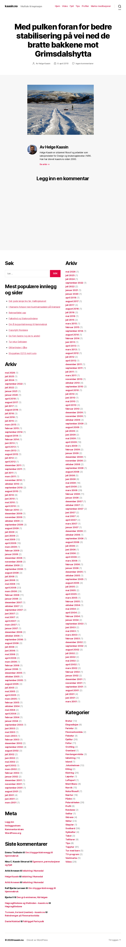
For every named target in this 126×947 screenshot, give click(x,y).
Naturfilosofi (72, 791)
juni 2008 (10, 580)
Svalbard (70, 828)
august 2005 (12, 684)
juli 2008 (9, 576)
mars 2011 (10, 476)
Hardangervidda (74, 754)
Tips (78, 6)
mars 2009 (11, 547)
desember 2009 (13, 513)
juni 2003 (10, 728)
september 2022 (14, 384)
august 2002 (12, 750)
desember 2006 (13, 632)
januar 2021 (11, 391)
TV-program (72, 854)
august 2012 (11, 454)
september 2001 (14, 787)
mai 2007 (10, 617)
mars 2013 (10, 450)
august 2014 (11, 435)
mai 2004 (10, 710)
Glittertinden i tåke (18, 347)
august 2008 (12, 573)
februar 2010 (12, 510)
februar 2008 (12, 595)
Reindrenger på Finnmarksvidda (22, 915)
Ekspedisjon (71, 724)
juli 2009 (9, 532)
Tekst (68, 835)
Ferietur (69, 728)
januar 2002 (11, 776)
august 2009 (12, 528)
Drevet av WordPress (37, 940)
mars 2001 (10, 802)
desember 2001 (13, 780)
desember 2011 (13, 465)
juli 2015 (9, 421)
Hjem (57, 6)
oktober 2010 (12, 484)
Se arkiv (44, 164)
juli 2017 (9, 406)
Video (65, 6)
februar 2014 (12, 439)
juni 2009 (10, 535)
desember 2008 (13, 558)
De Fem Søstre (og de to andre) (24, 336)
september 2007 (14, 610)
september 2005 (14, 680)
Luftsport (70, 780)
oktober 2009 (12, 521)
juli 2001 (9, 795)
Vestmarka (71, 858)
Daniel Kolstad (12, 921)
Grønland (70, 750)
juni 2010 (10, 498)
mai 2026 (10, 372)
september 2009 (14, 524)
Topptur (69, 847)
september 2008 (14, 569)
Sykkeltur (70, 832)
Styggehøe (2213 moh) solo (22, 353)
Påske (68, 798)
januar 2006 (11, 669)
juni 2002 (10, 758)
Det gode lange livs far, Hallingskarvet (27, 301)
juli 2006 (9, 647)
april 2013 (10, 447)
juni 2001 (10, 799)
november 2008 (13, 561)
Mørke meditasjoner (101, 6)
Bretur (68, 721)
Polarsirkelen (72, 802)
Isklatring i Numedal (33, 870)
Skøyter (69, 824)
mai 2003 (10, 732)
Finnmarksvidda (74, 732)
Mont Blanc (71, 784)
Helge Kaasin (44, 63)
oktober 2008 (12, 565)
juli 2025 (9, 376)
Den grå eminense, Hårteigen (32, 897)
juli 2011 (9, 472)
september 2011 (13, 469)
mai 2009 (10, 539)
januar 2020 (11, 395)
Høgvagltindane (13, 906)
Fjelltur (69, 739)
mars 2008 (11, 591)
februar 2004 (12, 717)
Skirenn (69, 817)
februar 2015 (12, 428)
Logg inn (9, 822)
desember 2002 (13, 743)
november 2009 (13, 517)
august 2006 (12, 643)
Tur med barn (72, 850)
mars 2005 (11, 698)
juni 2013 (10, 443)
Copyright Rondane (18, 330)
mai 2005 (10, 691)
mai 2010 (10, 502)
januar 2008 (11, 598)
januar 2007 (11, 628)
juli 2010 (9, 495)
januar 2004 (11, 721)
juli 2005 (9, 687)
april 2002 (10, 765)
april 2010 (10, 506)
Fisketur (69, 735)
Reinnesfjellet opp (17, 312)
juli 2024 (9, 380)
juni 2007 (10, 613)
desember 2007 (13, 602)
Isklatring (70, 758)
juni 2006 (10, 650)
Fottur (68, 743)
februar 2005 (12, 702)
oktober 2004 (12, 706)
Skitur (68, 821)
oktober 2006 (12, 636)
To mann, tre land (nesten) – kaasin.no (25, 912)
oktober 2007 (12, 606)
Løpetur (69, 776)
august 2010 (11, 491)
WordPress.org (13, 833)
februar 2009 (12, 550)
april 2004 (10, 713)
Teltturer (70, 839)
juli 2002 (9, 754)
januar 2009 (11, 554)
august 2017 (11, 402)
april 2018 (10, 398)
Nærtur (69, 795)
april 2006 (10, 658)
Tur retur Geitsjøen (18, 341)
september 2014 (14, 432)
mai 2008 (10, 584)
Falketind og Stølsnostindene (23, 318)
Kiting (68, 769)
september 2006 (14, 639)
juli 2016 (9, 413)
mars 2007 (11, 624)
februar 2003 (12, 739)
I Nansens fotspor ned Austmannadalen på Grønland (34, 307)
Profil (68, 806)
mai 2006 (10, 654)
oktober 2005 (12, 676)
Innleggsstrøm (13, 825)
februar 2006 (12, 665)
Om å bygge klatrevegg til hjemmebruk (28, 324)
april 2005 (10, 695)
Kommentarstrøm (14, 829)
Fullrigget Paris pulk (33, 921)
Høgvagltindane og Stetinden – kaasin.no (26, 903)
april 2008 (10, 587)
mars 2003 (11, 736)
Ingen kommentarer (84, 63)
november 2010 (13, 480)
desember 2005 (13, 673)
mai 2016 (10, 417)
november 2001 (13, 784)
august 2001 (11, 791)
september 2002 (14, 747)
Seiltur (68, 813)
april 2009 (10, 543)
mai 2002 (10, 761)
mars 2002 (11, 769)
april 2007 (10, 621)
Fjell (72, 6)
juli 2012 (9, 458)
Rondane (70, 810)
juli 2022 (9, 387)
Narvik (68, 787)
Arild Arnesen (12, 882)
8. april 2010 (63, 63)
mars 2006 (11, 661)
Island (68, 761)
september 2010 (14, 487)
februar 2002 (12, 773)
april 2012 (10, 461)
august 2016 (11, 409)
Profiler (85, 6)
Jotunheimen (72, 765)
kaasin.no (11, 6)
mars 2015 (10, 424)
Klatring (69, 772)
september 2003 (14, 724)
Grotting (69, 747)
